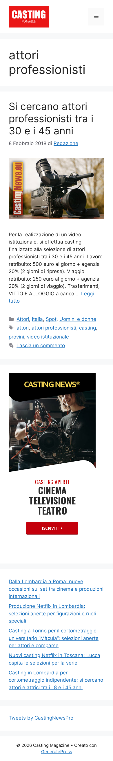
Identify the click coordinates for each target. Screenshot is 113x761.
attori (23, 328)
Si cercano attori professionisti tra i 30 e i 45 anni (51, 118)
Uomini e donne (77, 319)
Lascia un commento (41, 345)
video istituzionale (48, 337)
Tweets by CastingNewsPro (41, 718)
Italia (37, 319)
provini (16, 337)
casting (87, 328)
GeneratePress (56, 751)
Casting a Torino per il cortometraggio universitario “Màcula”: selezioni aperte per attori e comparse (54, 638)
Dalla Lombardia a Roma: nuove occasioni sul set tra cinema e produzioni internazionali (56, 589)
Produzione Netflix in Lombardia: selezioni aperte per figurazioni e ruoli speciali (52, 613)
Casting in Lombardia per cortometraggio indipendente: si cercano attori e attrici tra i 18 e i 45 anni (56, 680)
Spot (51, 319)
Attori (23, 319)
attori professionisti (54, 328)
